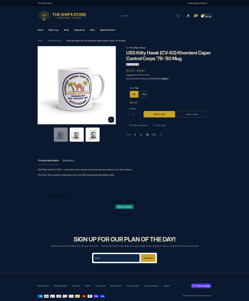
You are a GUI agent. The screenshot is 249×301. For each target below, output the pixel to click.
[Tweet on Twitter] (141, 134)
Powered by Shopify (205, 295)
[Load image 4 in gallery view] (93, 135)
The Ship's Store (135, 47)
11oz (134, 94)
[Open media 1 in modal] (77, 85)
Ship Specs (68, 160)
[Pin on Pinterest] (147, 134)
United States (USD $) (197, 3)
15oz (144, 94)
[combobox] (150, 15)
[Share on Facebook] (135, 134)
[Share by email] (154, 134)
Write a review (124, 206)
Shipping (129, 75)
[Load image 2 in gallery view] (77, 135)
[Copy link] (160, 134)
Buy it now (192, 114)
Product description (48, 160)
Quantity (133, 108)
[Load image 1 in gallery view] (61, 135)
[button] (206, 16)
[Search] (178, 15)
